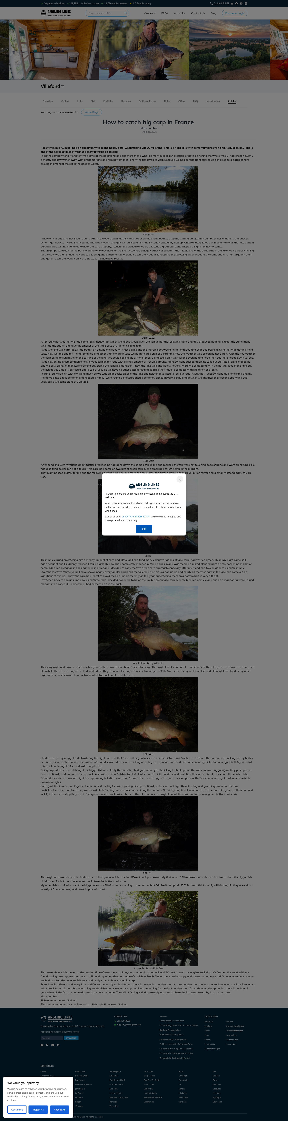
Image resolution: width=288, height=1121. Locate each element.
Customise (17, 1109)
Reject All (38, 1109)
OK (144, 529)
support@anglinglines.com (136, 516)
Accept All (59, 1109)
